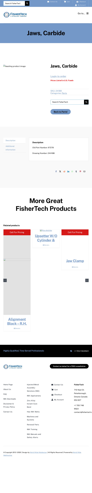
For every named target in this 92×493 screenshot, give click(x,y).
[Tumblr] (76, 171)
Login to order (58, 76)
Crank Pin (18, 319)
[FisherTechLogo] (15, 12)
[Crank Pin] (17, 272)
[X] (60, 171)
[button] (5, 279)
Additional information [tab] (10, 148)
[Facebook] (56, 171)
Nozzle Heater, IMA (47, 263)
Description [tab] (10, 140)
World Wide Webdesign (38, 449)
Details (18, 325)
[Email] (84, 171)
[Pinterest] (80, 171)
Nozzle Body (76, 261)
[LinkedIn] (68, 171)
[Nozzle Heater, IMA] (46, 243)
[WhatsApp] (72, 171)
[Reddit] (64, 171)
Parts (64, 93)
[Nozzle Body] (75, 243)
